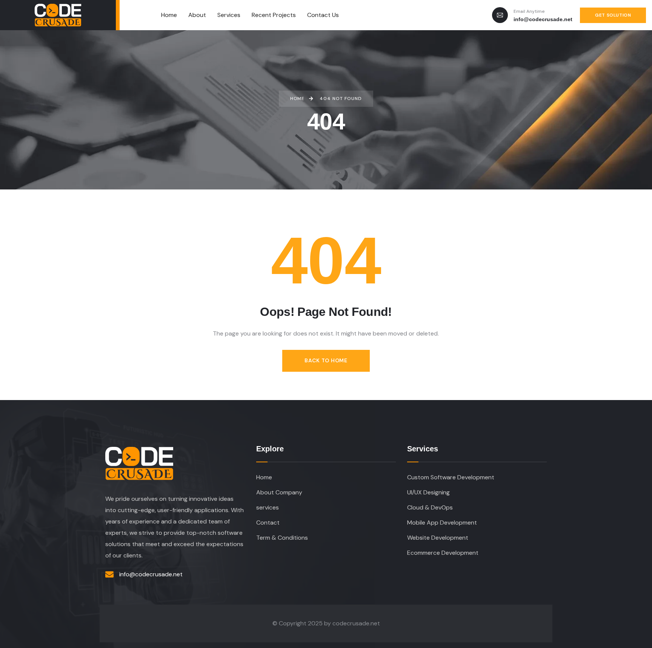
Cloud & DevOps (430, 507)
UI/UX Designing (428, 492)
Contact (268, 522)
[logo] (58, 15)
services (267, 507)
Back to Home (325, 360)
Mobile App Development (442, 522)
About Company (279, 492)
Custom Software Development (450, 477)
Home (264, 477)
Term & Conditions (282, 538)
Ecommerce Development (442, 553)
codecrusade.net (356, 623)
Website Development (437, 538)
